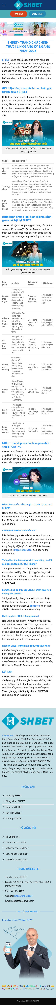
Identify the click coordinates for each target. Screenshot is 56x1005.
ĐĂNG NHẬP (37, 14)
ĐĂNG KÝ (19, 14)
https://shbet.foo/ (23, 550)
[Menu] (4, 4)
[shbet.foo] (28, 5)
